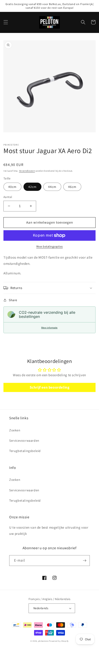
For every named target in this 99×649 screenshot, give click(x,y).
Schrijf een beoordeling (50, 387)
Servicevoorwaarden (24, 440)
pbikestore (43, 641)
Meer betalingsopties (49, 246)
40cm (12, 187)
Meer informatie (49, 327)
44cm (52, 187)
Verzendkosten (27, 170)
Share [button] (13, 300)
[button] (6, 22)
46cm (72, 187)
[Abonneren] (84, 560)
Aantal (7, 197)
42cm (32, 187)
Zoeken (14, 430)
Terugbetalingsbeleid (25, 451)
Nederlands (40, 608)
